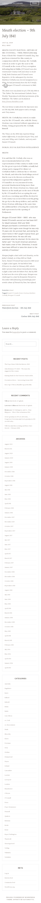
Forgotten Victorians (12, 3)
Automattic (28, 899)
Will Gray (6, 45)
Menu (34, 3)
